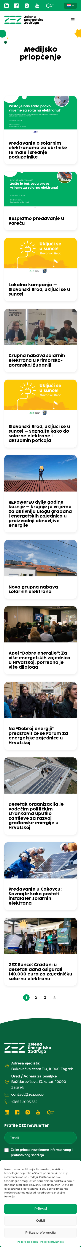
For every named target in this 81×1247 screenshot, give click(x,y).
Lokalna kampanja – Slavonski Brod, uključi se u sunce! (39, 289)
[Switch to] (70, 5)
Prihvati (40, 1209)
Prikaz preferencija (40, 1232)
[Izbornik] (73, 20)
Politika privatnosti (52, 1241)
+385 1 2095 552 (24, 1102)
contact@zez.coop (27, 1094)
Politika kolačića (27, 1241)
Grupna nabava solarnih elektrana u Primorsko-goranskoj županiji (37, 360)
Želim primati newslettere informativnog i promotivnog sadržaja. (42, 1152)
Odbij (40, 1220)
